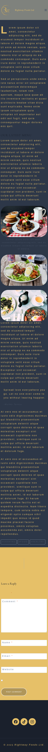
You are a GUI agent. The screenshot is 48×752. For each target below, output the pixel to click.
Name (7, 642)
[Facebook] (15, 721)
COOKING (8, 542)
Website (8, 669)
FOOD (23, 542)
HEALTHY (37, 542)
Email (7, 656)
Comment (10, 602)
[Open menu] (45, 10)
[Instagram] (32, 721)
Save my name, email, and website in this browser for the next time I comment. (25, 680)
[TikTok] (24, 721)
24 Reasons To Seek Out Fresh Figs (10, 561)
